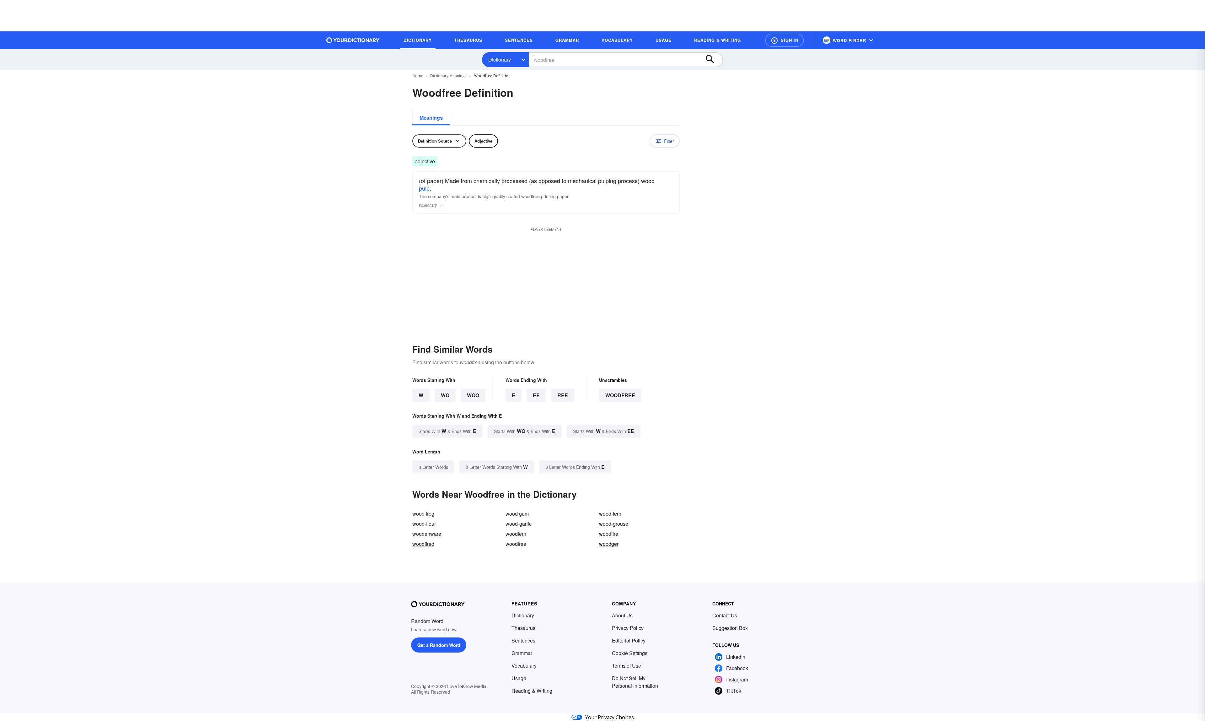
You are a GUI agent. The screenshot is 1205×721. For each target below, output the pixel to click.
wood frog (423, 513)
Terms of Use (626, 665)
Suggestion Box (730, 628)
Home (417, 76)
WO (445, 395)
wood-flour (424, 523)
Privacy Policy (628, 628)
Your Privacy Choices (609, 717)
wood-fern (610, 513)
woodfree (620, 395)
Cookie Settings (629, 653)
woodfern (516, 533)
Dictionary (499, 59)
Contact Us (724, 615)
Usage (518, 678)
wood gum (517, 513)
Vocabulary (524, 665)
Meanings (431, 117)
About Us (622, 615)
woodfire (608, 533)
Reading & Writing (531, 690)
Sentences (523, 640)
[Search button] (713, 60)
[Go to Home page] (353, 40)
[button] (784, 40)
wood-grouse (613, 523)
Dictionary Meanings (448, 76)
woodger (609, 543)
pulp (424, 188)
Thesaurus (523, 628)
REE (562, 395)
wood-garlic (519, 523)
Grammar (521, 653)
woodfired (423, 543)
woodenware (426, 533)
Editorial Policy (628, 640)
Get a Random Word (438, 645)
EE (536, 395)
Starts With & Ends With (447, 431)
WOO (473, 395)
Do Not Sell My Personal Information (635, 682)
